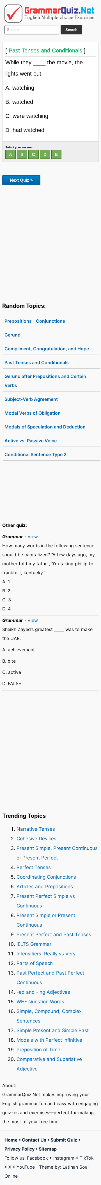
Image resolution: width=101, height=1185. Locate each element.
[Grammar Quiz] (49, 14)
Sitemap (48, 1149)
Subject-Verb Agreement (31, 399)
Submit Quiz (63, 1140)
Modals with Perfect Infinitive (49, 1040)
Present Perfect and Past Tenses (54, 934)
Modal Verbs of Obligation (32, 413)
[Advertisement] (50, 242)
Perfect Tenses (34, 867)
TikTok (87, 1158)
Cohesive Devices (36, 838)
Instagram (63, 1158)
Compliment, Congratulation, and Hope (46, 348)
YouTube (26, 1167)
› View (31, 536)
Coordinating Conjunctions (46, 877)
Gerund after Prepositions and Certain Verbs (45, 380)
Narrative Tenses (36, 829)
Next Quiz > (21, 180)
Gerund (12, 335)
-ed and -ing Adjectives (43, 992)
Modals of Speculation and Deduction (45, 427)
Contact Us (34, 1140)
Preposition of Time (38, 1049)
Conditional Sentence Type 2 (35, 454)
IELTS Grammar (34, 944)
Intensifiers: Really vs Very (46, 954)
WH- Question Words (40, 1001)
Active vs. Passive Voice (30, 440)
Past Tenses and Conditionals (36, 362)
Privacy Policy (19, 1149)
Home (11, 1140)
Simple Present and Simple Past (53, 1030)
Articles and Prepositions (45, 886)
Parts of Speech (35, 963)
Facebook (37, 1158)
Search (71, 30)
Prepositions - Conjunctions (34, 321)
